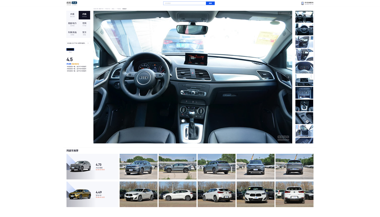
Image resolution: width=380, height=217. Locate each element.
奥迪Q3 (124, 9)
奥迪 (113, 9)
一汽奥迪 (118, 9)
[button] (143, 77)
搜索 (210, 3)
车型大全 (107, 9)
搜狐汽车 (71, 3)
